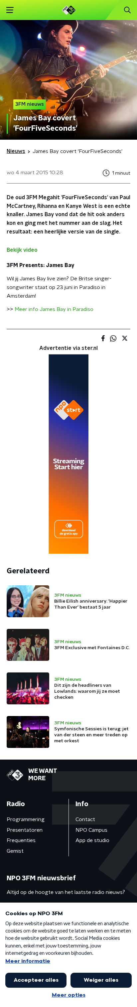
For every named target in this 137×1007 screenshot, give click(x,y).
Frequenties (21, 840)
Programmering (26, 819)
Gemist (15, 851)
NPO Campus (91, 830)
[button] (9, 10)
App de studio (92, 840)
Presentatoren (25, 830)
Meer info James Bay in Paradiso (54, 309)
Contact (85, 819)
